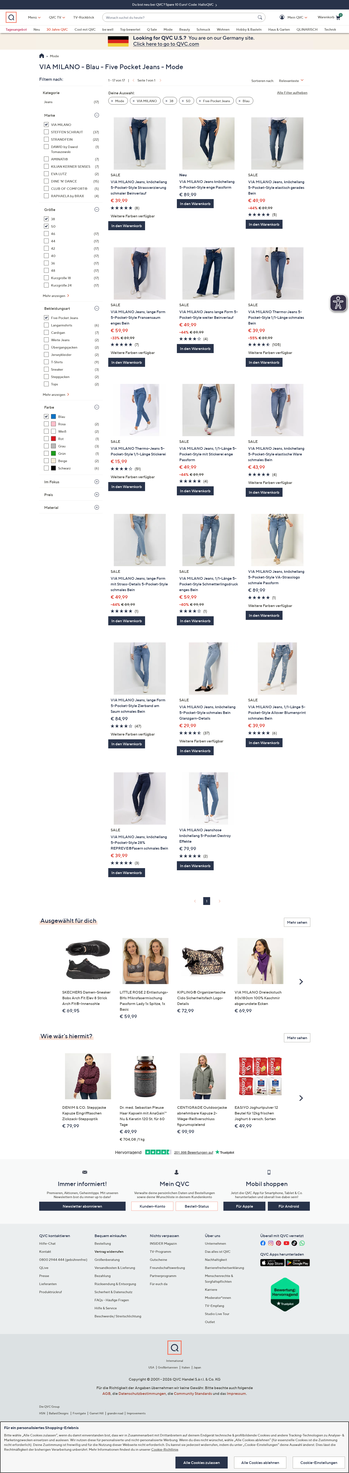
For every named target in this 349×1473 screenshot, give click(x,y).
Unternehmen (215, 1243)
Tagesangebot (16, 29)
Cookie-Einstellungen (318, 1462)
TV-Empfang (214, 1306)
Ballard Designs (59, 1413)
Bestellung (102, 1243)
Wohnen (223, 29)
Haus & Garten (279, 29)
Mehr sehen (297, 922)
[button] (288, 17)
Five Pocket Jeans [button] (216, 101)
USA (151, 1367)
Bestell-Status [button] (197, 1206)
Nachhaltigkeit (216, 1260)
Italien (186, 1367)
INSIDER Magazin (163, 1243)
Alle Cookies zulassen (201, 1462)
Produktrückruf (50, 1292)
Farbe (49, 407)
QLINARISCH (307, 29)
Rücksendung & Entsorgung (115, 1284)
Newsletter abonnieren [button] (82, 1206)
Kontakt (45, 1251)
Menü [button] (32, 17)
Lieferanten (48, 1284)
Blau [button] (246, 101)
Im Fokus (51, 481)
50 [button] (187, 101)
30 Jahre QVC (57, 29)
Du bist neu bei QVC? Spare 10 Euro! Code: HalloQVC (173, 4)
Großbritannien (168, 1367)
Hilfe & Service (105, 1308)
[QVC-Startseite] (41, 56)
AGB (106, 1393)
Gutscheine (158, 1260)
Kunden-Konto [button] (152, 1206)
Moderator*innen (218, 1298)
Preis (48, 494)
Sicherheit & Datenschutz (113, 1292)
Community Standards (193, 1393)
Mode (168, 29)
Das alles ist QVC (218, 1251)
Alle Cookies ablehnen (260, 1462)
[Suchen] (260, 17)
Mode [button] (119, 101)
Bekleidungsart (57, 308)
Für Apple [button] (244, 1206)
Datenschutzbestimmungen (142, 1393)
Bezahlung (102, 1276)
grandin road (115, 1413)
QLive (43, 1268)
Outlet (210, 1322)
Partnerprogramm (163, 1276)
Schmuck (203, 29)
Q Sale (152, 29)
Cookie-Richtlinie (164, 1449)
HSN (42, 1413)
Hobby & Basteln (249, 29)
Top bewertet (130, 29)
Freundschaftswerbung (167, 1268)
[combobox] (179, 17)
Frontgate (79, 1413)
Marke (49, 115)
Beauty (184, 29)
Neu (36, 29)
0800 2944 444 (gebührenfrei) (63, 1260)
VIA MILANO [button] (146, 101)
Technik (330, 29)
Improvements (136, 1413)
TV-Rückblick (83, 17)
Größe (49, 209)
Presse (44, 1276)
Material (51, 507)
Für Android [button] (288, 1206)
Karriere (211, 1289)
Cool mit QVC (85, 29)
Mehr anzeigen (54, 296)
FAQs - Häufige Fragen (111, 1300)
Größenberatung (107, 1260)
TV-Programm (160, 1251)
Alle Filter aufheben (292, 93)
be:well (107, 29)
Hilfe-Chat (47, 1243)
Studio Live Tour (217, 1314)
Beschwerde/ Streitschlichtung (117, 1316)
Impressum (236, 1393)
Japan (197, 1367)
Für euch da (158, 1284)
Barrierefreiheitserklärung (224, 1268)
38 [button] (171, 101)
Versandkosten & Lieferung (114, 1268)
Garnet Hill (97, 1413)
